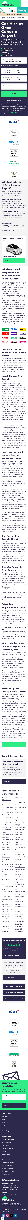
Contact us (5, 1122)
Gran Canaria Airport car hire (13, 968)
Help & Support (6, 1131)
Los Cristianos (6, 906)
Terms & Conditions (7, 1174)
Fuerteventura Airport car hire (14, 965)
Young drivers (6, 1145)
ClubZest (4, 1116)
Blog (3, 1125)
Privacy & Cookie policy (8, 1171)
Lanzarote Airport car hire (12, 970)
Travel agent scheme (8, 1162)
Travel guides (6, 1151)
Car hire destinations (8, 1148)
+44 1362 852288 (16, 1205)
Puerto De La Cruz (20, 867)
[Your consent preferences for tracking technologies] (2, 1218)
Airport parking (6, 1142)
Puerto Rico (18, 911)
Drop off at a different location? (10, 65)
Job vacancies (6, 1128)
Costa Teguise (6, 847)
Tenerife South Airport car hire (14, 973)
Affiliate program (7, 1165)
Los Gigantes (5, 911)
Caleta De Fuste (6, 800)
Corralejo (4, 802)
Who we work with (7, 1168)
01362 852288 (15, 1203)
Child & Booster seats (8, 1139)
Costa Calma (5, 844)
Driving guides (6, 1154)
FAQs (3, 1119)
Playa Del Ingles (19, 830)
